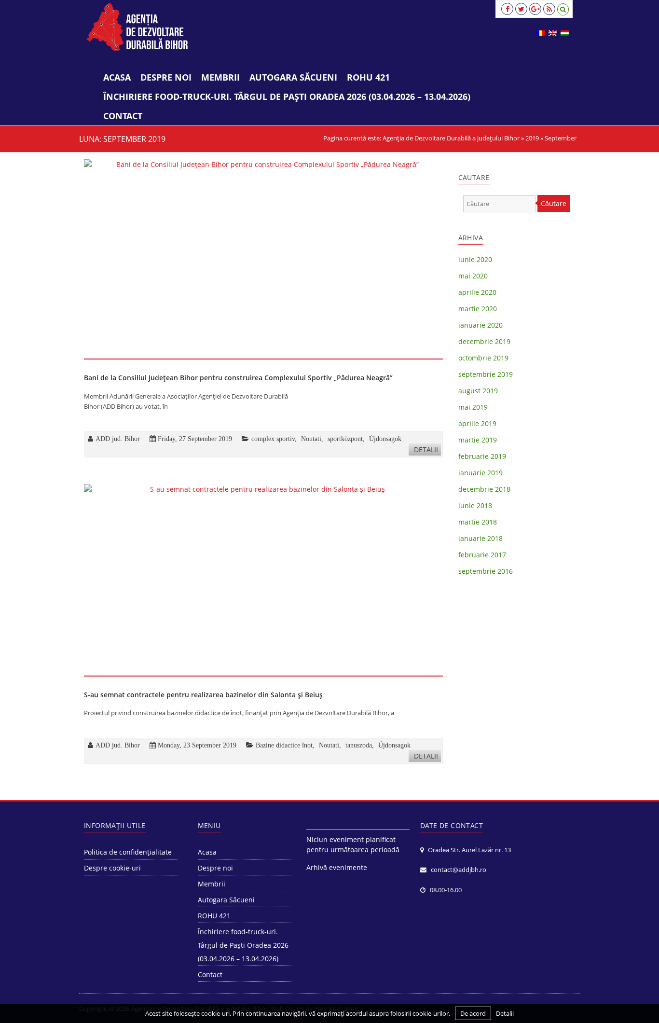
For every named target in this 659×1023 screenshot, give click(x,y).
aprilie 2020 (477, 292)
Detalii (426, 449)
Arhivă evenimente (336, 867)
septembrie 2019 (485, 374)
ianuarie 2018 (480, 538)
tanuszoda (358, 745)
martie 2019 (477, 439)
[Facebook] (507, 9)
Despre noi (166, 77)
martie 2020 (477, 308)
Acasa (117, 77)
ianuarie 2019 (480, 472)
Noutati (311, 438)
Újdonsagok (385, 438)
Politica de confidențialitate (128, 852)
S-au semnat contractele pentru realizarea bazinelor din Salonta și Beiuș (203, 694)
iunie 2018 (475, 505)
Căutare (553, 203)
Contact (122, 116)
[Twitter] (521, 9)
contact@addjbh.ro (458, 869)
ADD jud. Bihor (118, 438)
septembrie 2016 (485, 571)
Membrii (220, 77)
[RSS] (549, 9)
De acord (473, 1013)
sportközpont (345, 438)
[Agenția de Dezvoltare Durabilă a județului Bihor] (137, 26)
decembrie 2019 (484, 341)
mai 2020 (473, 275)
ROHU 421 (368, 77)
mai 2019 (473, 407)
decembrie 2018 (484, 489)
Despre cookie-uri (112, 867)
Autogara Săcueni (293, 77)
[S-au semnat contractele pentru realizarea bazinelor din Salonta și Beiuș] (263, 580)
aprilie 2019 (477, 423)
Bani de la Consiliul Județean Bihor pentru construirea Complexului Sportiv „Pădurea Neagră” (238, 377)
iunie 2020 (475, 259)
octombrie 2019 (483, 357)
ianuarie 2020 (480, 325)
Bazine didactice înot (284, 745)
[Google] (535, 9)
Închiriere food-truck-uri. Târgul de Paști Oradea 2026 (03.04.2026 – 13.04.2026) (286, 96)
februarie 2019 (482, 456)
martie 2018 (477, 521)
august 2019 (478, 390)
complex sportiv (273, 438)
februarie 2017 (482, 554)
